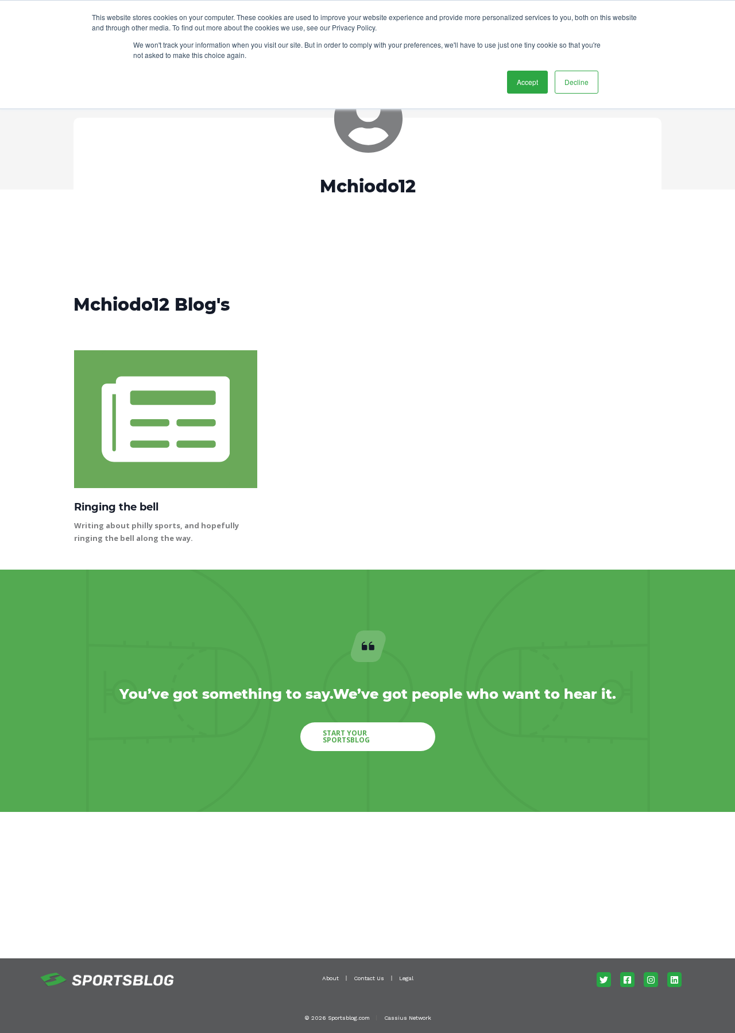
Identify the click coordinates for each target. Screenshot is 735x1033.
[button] (367, 736)
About (330, 978)
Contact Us (369, 978)
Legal (406, 978)
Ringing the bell (116, 507)
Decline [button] (576, 82)
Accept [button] (527, 82)
